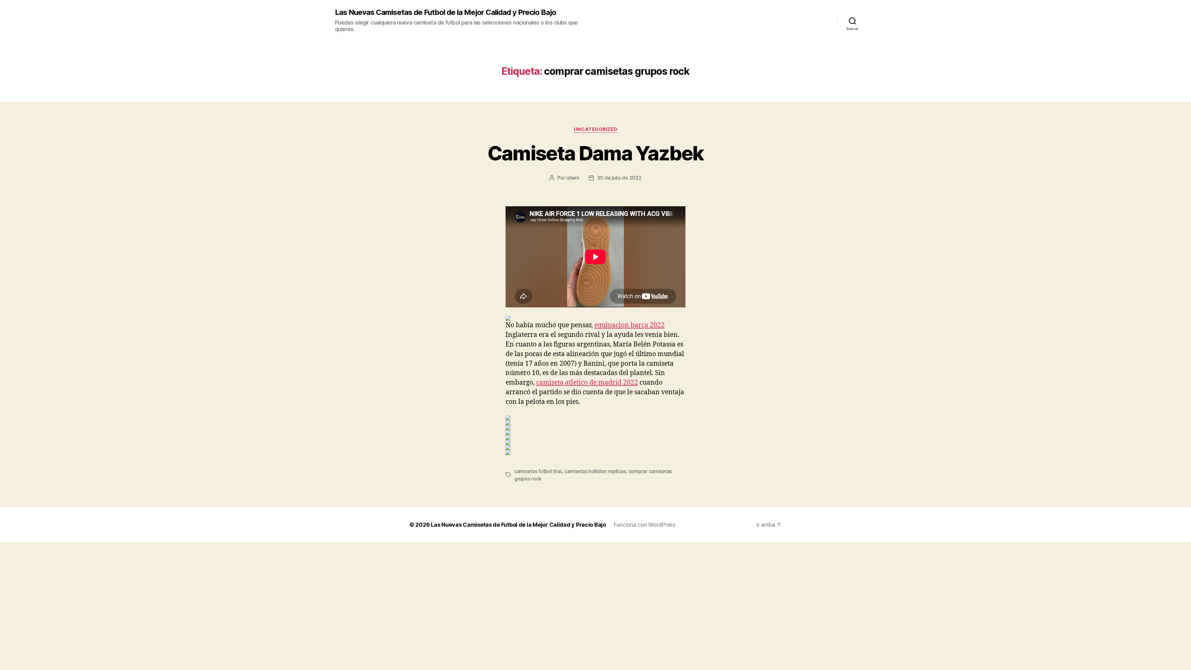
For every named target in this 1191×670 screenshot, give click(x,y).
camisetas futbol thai (537, 471)
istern (572, 178)
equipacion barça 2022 (629, 325)
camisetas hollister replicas (595, 471)
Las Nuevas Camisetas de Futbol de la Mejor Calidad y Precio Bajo (445, 12)
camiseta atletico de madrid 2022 (587, 382)
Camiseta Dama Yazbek (596, 153)
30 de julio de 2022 (619, 178)
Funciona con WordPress (644, 524)
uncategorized (595, 129)
